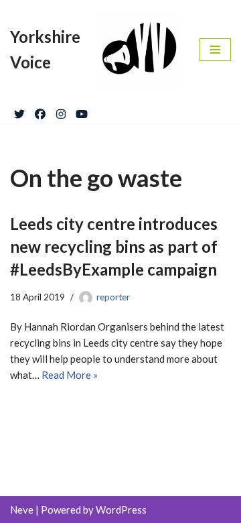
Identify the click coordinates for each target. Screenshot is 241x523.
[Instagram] (61, 111)
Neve (21, 510)
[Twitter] (19, 111)
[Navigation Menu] (215, 49)
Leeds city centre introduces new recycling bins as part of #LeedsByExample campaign (114, 246)
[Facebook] (40, 111)
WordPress (121, 510)
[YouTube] (82, 111)
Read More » (70, 375)
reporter (113, 297)
